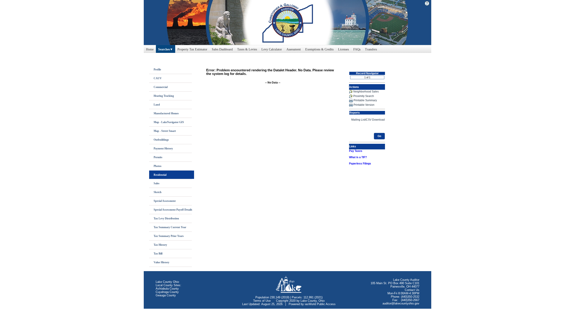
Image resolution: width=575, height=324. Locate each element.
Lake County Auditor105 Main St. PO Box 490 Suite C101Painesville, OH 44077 (395, 283)
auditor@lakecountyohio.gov (401, 303)
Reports (354, 112)
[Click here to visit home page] (287, 22)
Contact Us (412, 290)
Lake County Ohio (167, 282)
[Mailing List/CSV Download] (367, 120)
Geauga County (166, 295)
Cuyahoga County (167, 292)
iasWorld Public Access (320, 304)
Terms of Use (262, 300)
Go (379, 136)
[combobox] (165, 48)
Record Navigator (367, 73)
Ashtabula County (167, 288)
